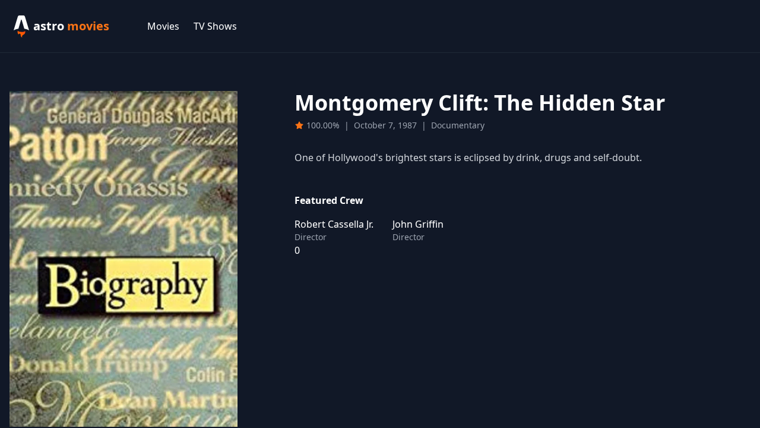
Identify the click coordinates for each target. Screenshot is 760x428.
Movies (163, 26)
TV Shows (215, 26)
